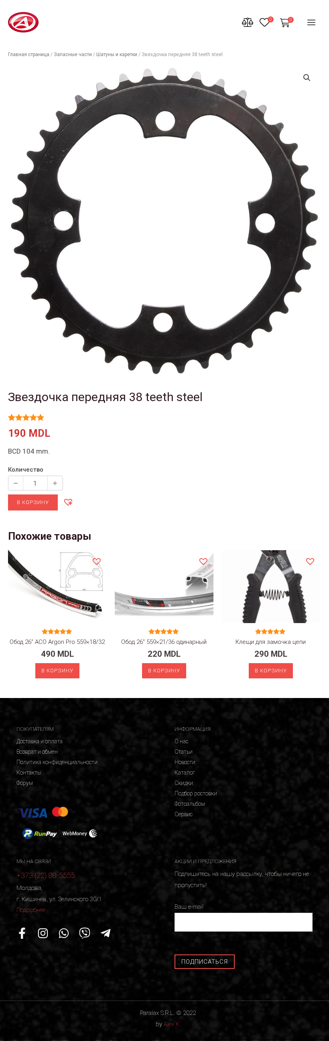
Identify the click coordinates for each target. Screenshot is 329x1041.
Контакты (28, 772)
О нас (181, 741)
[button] (67, 501)
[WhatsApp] (63, 933)
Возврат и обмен (37, 751)
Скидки (184, 783)
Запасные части (73, 54)
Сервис (184, 814)
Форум (24, 783)
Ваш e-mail (189, 906)
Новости (185, 762)
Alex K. (172, 1024)
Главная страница (28, 54)
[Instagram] (43, 933)
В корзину (33, 502)
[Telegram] (105, 933)
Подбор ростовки (196, 793)
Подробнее (30, 910)
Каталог (185, 772)
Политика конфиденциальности (56, 762)
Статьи (184, 751)
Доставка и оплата (39, 741)
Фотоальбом (190, 804)
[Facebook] (22, 933)
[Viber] (84, 933)
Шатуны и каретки (116, 54)
